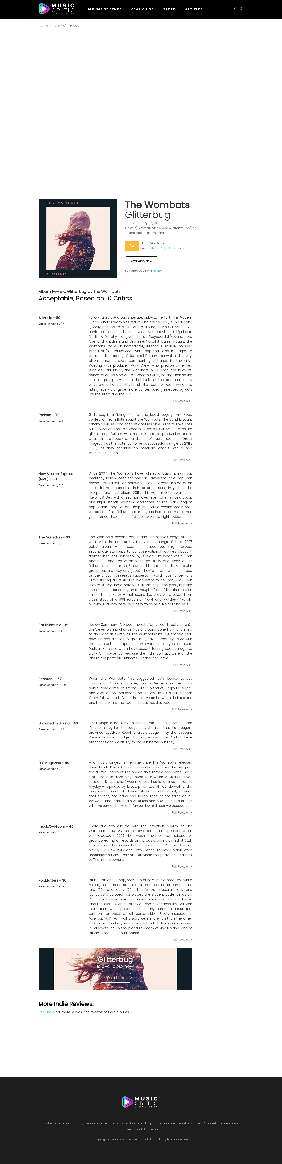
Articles (194, 9)
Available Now (141, 261)
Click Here (115, 977)
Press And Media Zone (180, 1123)
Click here (47, 1012)
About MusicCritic (62, 1123)
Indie (56, 25)
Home (44, 25)
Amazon (158, 271)
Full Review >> (182, 401)
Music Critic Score (164, 248)
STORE (169, 9)
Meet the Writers (102, 1123)
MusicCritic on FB (142, 1129)
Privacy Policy (139, 1123)
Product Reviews (223, 1123)
